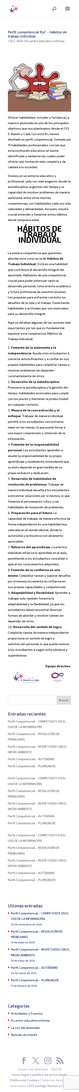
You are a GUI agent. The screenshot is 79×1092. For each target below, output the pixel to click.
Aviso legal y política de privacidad (39, 1074)
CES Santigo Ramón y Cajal (49, 1086)
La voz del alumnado (25, 1028)
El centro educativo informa (45, 41)
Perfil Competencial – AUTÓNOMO (31, 759)
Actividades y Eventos (27, 1013)
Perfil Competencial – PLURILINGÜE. (32, 766)
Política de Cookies (24, 1080)
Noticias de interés (24, 1035)
